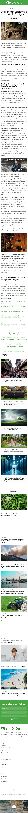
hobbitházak (16, 337)
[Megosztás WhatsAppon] (14, 333)
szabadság (23, 337)
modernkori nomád (8, 351)
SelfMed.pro (16, 797)
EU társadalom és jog (14, 8)
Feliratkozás (14, 720)
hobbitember (19, 348)
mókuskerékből (10, 339)
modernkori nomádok (19, 351)
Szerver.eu (25, 797)
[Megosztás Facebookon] (9, 333)
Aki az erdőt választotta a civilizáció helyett (14, 13)
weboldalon (15, 285)
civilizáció (9, 337)
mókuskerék (20, 346)
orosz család (16, 71)
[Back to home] (14, 2)
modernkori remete (10, 348)
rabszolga (3, 339)
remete (19, 341)
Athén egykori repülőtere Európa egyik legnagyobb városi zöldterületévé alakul (13, 450)
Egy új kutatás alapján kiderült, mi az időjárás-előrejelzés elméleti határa (12, 429)
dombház (18, 339)
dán (9, 71)
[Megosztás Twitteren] (5, 333)
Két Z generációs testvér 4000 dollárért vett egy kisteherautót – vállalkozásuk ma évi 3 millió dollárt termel (14, 403)
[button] (1, 2)
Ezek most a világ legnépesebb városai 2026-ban (13, 381)
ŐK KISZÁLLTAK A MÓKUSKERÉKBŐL (14, 344)
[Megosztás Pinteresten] (18, 333)
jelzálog (14, 341)
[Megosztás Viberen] (23, 333)
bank (4, 337)
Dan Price (9, 341)
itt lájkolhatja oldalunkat (20, 295)
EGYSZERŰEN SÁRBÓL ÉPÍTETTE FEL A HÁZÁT (12, 321)
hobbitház (25, 339)
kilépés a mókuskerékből (10, 346)
